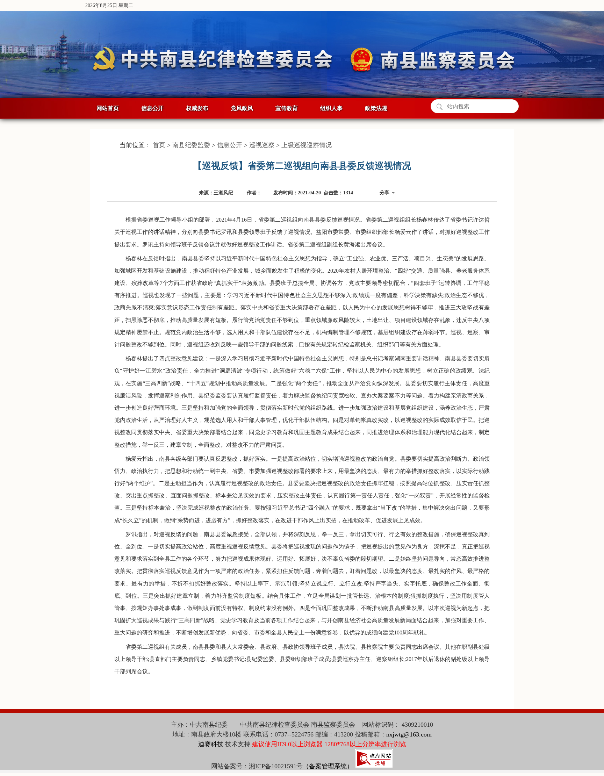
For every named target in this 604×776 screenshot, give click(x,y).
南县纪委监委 (191, 145)
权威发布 (197, 108)
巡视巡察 (261, 145)
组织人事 (331, 108)
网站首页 (107, 108)
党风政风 (242, 108)
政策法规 (376, 108)
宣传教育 (286, 108)
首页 (159, 145)
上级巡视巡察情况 (306, 145)
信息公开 (152, 108)
